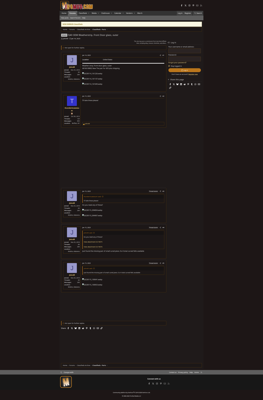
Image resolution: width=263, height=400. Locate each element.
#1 (163, 55)
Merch (139, 13)
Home (64, 13)
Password (172, 55)
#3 (163, 191)
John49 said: (88, 233)
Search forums (75, 18)
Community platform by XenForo (131, 392)
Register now (193, 74)
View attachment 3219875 (93, 242)
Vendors (129, 13)
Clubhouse (105, 13)
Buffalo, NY (76, 123)
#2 (163, 96)
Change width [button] (68, 372)
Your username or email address (181, 47)
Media (94, 13)
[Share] (160, 55)
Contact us (172, 372)
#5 (163, 263)
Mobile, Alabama (74, 79)
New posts (65, 18)
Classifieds (83, 13)
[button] (88, 13)
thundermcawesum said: (92, 196)
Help (83, 18)
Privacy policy (183, 372)
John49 (65, 38)
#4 (163, 227)
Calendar (117, 13)
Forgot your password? (177, 62)
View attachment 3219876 (93, 247)
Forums (72, 13)
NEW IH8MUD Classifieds (73, 24)
